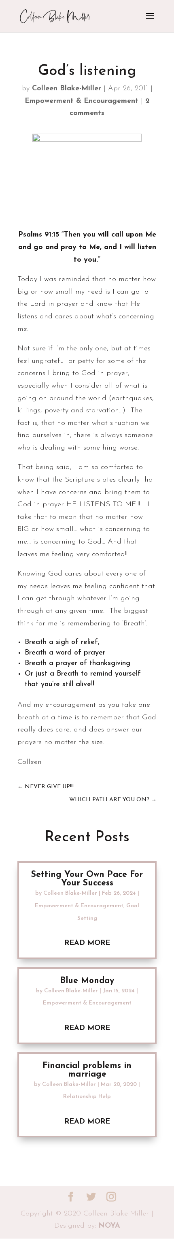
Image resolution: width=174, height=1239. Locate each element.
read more (87, 943)
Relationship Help (87, 1097)
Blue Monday (87, 981)
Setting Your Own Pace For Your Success (87, 878)
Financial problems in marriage (87, 1070)
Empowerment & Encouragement (81, 101)
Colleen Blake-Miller (66, 88)
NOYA (109, 1226)
